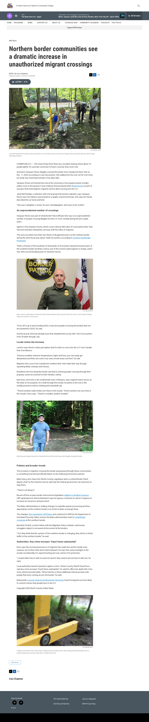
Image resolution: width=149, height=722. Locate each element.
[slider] (19, 16)
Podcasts (105, 23)
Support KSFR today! (74, 27)
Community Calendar (89, 23)
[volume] (16, 15)
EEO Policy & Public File (61, 704)
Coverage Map (71, 23)
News (30, 23)
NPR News (13, 41)
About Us (56, 23)
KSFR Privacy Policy (89, 704)
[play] (9, 16)
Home (9, 23)
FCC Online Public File (61, 699)
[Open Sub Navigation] (25, 23)
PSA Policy (116, 23)
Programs (18, 23)
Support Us (42, 23)
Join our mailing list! (89, 699)
